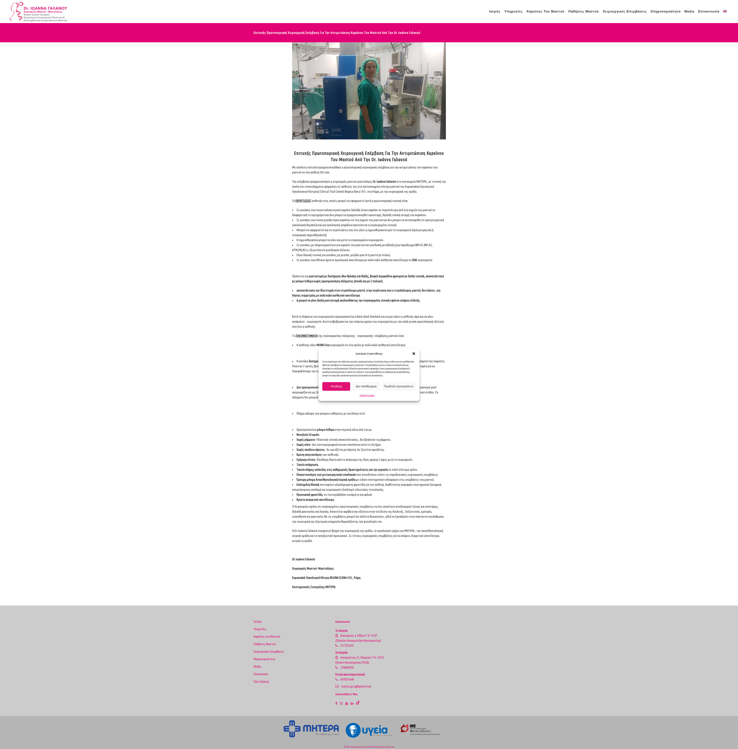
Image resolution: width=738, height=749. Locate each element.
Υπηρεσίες (260, 629)
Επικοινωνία (261, 674)
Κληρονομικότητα (264, 659)
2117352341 (347, 645)
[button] (414, 354)
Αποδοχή (336, 386)
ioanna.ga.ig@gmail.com (356, 686)
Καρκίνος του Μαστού (267, 636)
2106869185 (347, 667)
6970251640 (347, 679)
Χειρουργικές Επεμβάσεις (269, 651)
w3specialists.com (386, 747)
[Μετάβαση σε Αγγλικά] (725, 11)
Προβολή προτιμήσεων (399, 386)
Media (257, 666)
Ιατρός (258, 621)
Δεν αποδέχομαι (366, 386)
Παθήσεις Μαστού (265, 644)
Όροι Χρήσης (261, 681)
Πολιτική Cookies (367, 395)
